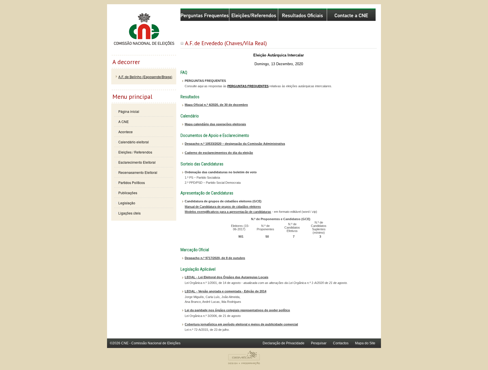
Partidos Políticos (131, 182)
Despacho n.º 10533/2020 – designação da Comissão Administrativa (235, 143)
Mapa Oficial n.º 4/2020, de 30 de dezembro (216, 104)
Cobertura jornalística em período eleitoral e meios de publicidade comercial (241, 324)
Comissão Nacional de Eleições (143, 31)
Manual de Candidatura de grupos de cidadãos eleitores (223, 206)
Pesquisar (318, 343)
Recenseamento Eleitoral (137, 172)
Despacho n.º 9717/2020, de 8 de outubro (215, 258)
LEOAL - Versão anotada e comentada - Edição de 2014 (225, 291)
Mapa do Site (365, 343)
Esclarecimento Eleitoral (137, 162)
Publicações (127, 192)
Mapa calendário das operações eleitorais (215, 124)
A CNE (123, 121)
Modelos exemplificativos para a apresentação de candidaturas (228, 211)
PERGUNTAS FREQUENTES (248, 86)
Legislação (126, 202)
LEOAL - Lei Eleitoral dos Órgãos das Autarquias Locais (226, 277)
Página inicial (128, 111)
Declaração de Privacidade (283, 343)
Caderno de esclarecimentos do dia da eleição (219, 152)
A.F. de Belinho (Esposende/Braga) (145, 76)
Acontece (125, 131)
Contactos (340, 343)
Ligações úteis (129, 213)
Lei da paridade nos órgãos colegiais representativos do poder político (237, 310)
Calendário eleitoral (133, 141)
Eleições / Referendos (135, 152)
